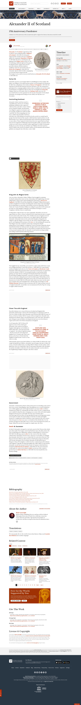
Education (31, 8)
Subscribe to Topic (19, 49)
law (32, 222)
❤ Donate (12, 40)
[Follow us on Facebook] (35, 672)
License (40, 457)
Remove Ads (48, 290)
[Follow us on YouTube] (46, 672)
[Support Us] (1, 693)
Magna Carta (19, 61)
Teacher (59, 104)
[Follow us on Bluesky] (39, 672)
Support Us (55, 8)
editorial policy (37, 464)
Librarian (59, 106)
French (11, 531)
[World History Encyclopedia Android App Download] (66, 662)
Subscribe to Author (29, 49)
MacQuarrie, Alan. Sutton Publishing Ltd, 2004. (20, 499)
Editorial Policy (37, 667)
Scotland (20, 51)
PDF (46, 49)
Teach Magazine (63, 651)
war (21, 420)
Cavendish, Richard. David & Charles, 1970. (19, 494)
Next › (37, 585)
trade (41, 408)
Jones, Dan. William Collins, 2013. (18, 497)
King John (45, 89)
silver (26, 434)
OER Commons (44, 651)
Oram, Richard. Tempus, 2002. (19, 500)
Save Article (12, 49)
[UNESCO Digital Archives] (40, 689)
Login (70, 8)
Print (42, 49)
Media (38, 8)
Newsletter (22, 667)
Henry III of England (14, 69)
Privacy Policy (44, 667)
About (63, 8)
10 (34, 585)
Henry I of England (36, 85)
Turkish (20, 531)
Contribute (46, 8)
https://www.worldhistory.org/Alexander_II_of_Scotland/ (22, 615)
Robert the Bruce (22, 449)
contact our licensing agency (33, 642)
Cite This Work (34, 457)
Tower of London (33, 269)
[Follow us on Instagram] (44, 672)
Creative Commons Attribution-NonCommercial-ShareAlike (37, 635)
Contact (17, 667)
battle (30, 448)
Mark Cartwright (17, 45)
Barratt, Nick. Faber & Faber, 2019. (18, 492)
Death (11, 426)
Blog (32, 667)
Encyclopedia (21, 8)
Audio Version (37, 49)
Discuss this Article (15, 455)
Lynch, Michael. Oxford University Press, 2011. (24, 498)
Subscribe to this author (44, 508)
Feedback (28, 667)
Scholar (59, 107)
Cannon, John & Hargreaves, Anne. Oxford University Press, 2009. (26, 493)
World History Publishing (28, 677)
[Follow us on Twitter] (37, 672)
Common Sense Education (65, 649)
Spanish (15, 531)
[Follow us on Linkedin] (42, 672)
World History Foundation (30, 676)
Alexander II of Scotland (61, 59)
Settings (68, 667)
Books (28, 457)
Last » (42, 585)
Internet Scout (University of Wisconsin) (17, 651)
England (29, 56)
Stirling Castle (34, 91)
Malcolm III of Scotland (21, 446)
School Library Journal (53, 651)
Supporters (62, 667)
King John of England (26, 58)
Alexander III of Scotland (43, 74)
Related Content (22, 457)
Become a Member (16, 600)
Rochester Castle (44, 269)
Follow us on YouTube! (15, 158)
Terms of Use (51, 667)
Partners (57, 667)
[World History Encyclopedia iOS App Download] (58, 662)
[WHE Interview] (17, 522)
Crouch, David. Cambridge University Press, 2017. (23, 495)
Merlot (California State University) (33, 651)
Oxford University (37, 649)
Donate (24, 600)
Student (59, 105)
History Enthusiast (61, 103)
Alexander (12, 51)
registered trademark (48, 681)
